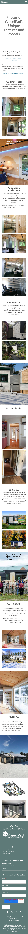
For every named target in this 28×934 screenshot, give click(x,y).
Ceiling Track (7, 58)
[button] (26, 1)
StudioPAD (15, 73)
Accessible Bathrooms (17, 58)
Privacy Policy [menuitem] (20, 917)
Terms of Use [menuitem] (13, 918)
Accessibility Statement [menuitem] (10, 917)
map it (4, 868)
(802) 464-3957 (6, 853)
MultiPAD (21, 73)
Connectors (14, 60)
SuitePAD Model (6, 73)
